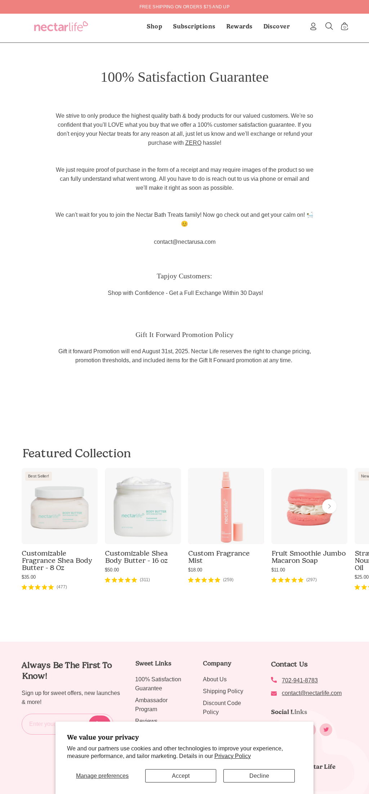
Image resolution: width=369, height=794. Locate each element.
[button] (194, 26)
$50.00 (112, 570)
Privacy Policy (232, 756)
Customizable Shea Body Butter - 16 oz (136, 556)
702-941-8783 (300, 680)
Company (217, 663)
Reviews (146, 721)
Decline (259, 776)
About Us (215, 679)
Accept (181, 776)
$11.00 (278, 570)
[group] (184, 7)
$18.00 (195, 570)
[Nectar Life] (61, 26)
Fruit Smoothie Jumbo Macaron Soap (308, 556)
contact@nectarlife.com (312, 693)
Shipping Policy (223, 691)
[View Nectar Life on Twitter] (326, 729)
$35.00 (29, 577)
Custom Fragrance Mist (219, 556)
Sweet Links (153, 663)
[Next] (329, 506)
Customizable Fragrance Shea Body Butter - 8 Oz (57, 560)
